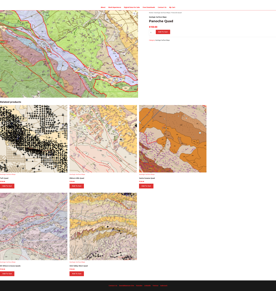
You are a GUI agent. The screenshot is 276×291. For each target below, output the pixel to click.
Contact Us (162, 7)
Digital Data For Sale (132, 7)
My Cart (172, 7)
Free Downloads (149, 7)
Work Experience (114, 7)
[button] (134, 14)
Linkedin (147, 286)
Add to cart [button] (7, 186)
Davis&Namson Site (126, 286)
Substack (163, 286)
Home (151, 13)
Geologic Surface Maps (162, 13)
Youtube (139, 286)
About (103, 7)
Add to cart (163, 32)
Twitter (155, 286)
